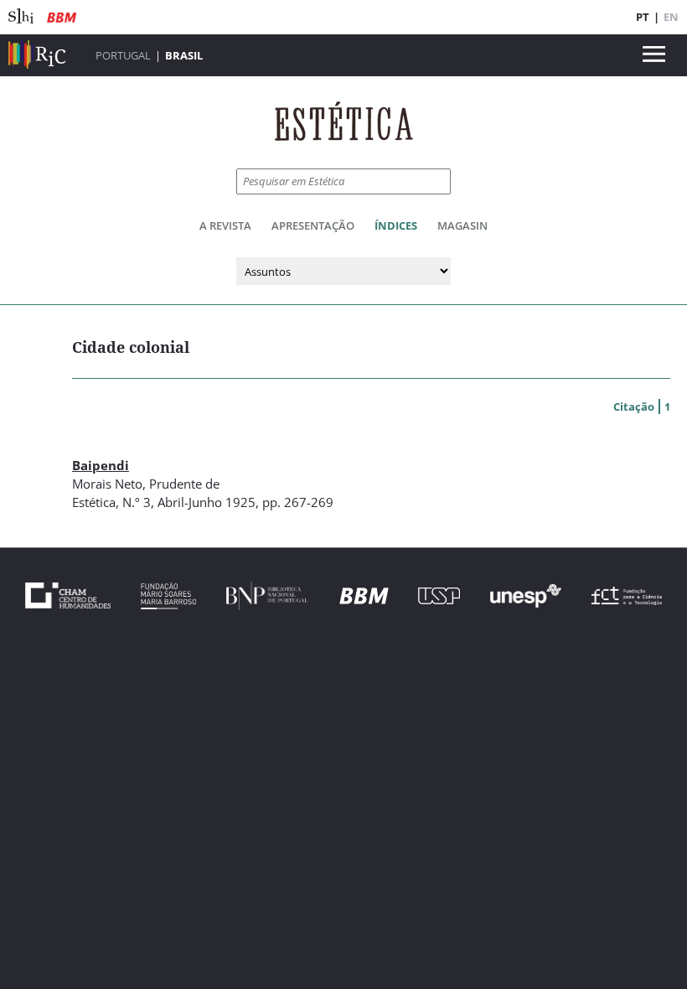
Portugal (123, 55)
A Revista (225, 225)
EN (671, 16)
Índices (395, 225)
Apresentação (312, 225)
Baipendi (100, 465)
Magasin (462, 225)
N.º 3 (136, 502)
